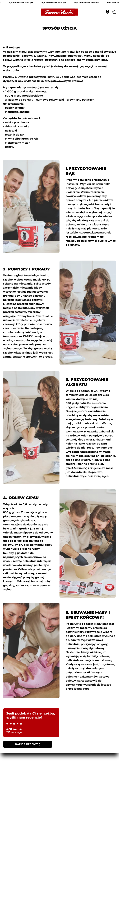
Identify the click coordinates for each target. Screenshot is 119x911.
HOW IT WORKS (74, 785)
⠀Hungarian (11, 769)
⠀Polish (8, 780)
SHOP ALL (69, 780)
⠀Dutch (8, 812)
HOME (67, 769)
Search (8, 849)
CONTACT (69, 791)
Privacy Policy (12, 844)
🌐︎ (63, 796)
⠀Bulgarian (10, 807)
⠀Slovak (8, 791)
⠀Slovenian (10, 796)
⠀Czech (8, 785)
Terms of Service (14, 839)
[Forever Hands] (59, 12)
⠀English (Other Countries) (21, 817)
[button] (107, 12)
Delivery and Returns (17, 833)
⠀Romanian (11, 775)
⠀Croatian (9, 801)
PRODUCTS (70, 775)
